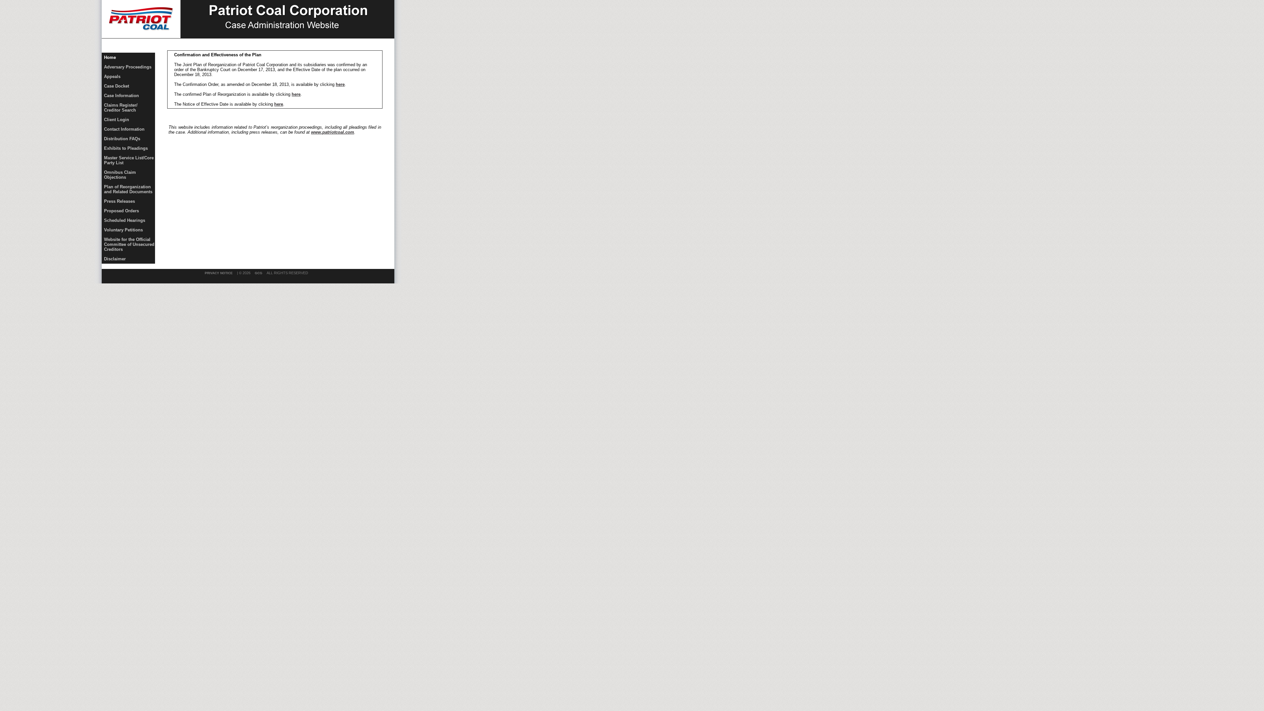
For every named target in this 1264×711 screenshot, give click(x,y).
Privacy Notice (219, 273)
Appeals (112, 76)
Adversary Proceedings (127, 67)
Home (110, 57)
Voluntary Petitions (123, 229)
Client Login (116, 119)
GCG (258, 273)
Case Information (121, 95)
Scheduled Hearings (124, 220)
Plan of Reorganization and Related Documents (128, 189)
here (340, 84)
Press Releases (119, 201)
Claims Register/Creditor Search (121, 108)
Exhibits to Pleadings (126, 148)
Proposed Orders (121, 210)
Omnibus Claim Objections (120, 175)
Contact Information (124, 129)
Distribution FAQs (122, 138)
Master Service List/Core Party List (129, 160)
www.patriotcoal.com (332, 132)
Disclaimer (115, 258)
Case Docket (116, 86)
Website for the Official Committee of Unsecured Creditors (129, 244)
